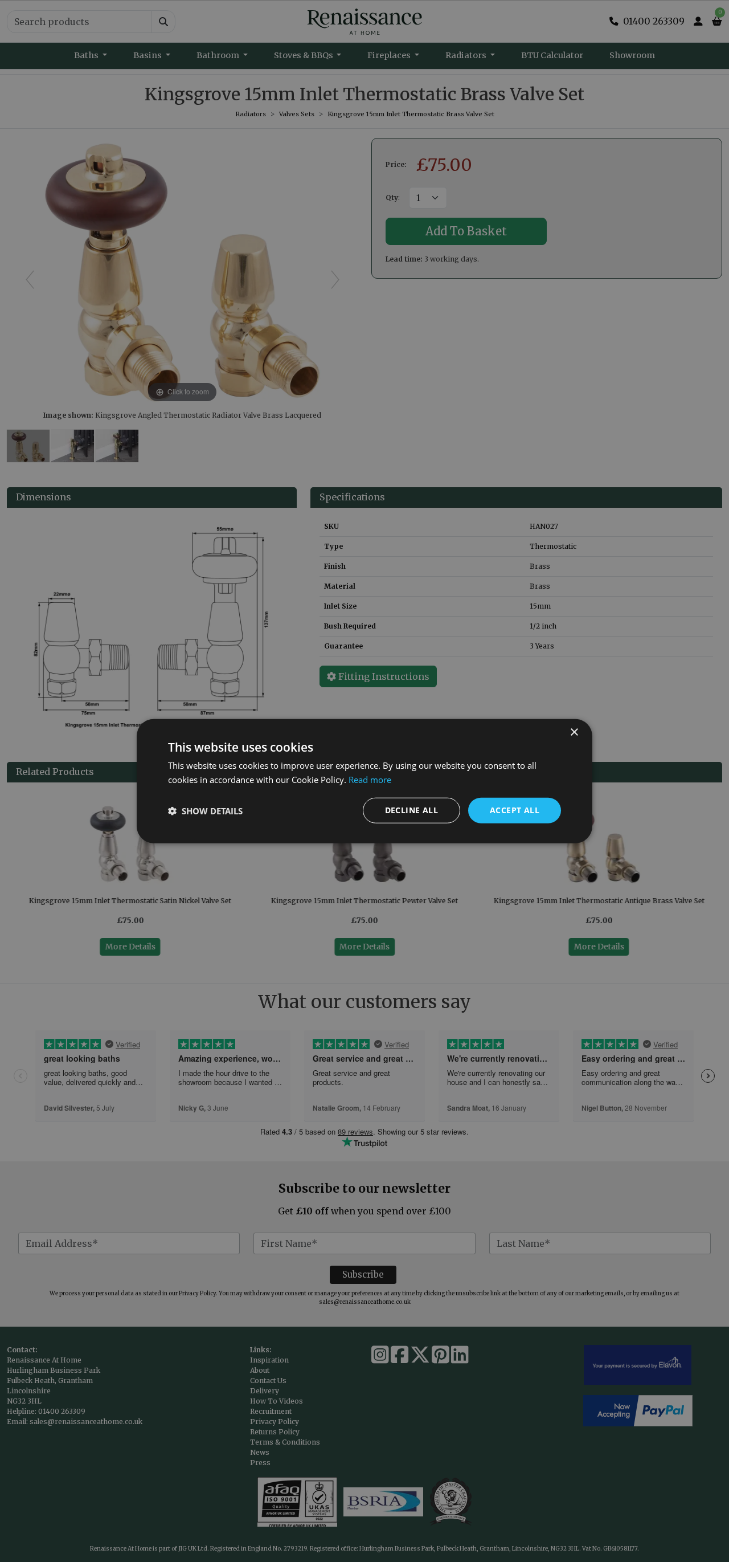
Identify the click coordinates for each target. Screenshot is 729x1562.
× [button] (574, 732)
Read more (370, 779)
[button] (205, 810)
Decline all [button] (411, 810)
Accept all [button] (514, 810)
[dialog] (364, 781)
